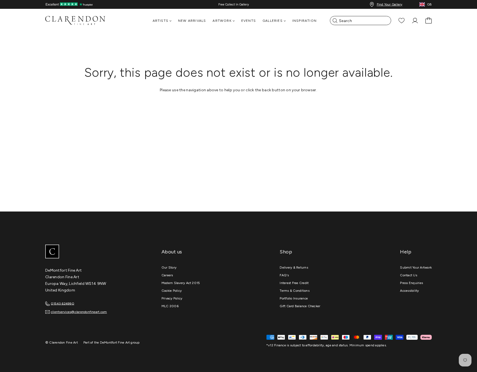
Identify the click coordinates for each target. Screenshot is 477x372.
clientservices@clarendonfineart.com (79, 312)
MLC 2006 (170, 306)
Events (248, 21)
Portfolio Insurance (294, 298)
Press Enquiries (411, 283)
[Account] (415, 20)
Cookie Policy (171, 290)
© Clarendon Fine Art (61, 342)
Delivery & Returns (294, 267)
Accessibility (409, 290)
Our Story (168, 267)
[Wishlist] (401, 20)
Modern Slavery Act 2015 (180, 283)
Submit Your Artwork (416, 267)
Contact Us (408, 275)
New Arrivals (192, 21)
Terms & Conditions (294, 290)
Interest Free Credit (294, 283)
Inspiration (304, 21)
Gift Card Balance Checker (300, 306)
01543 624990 (62, 303)
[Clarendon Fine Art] (86, 252)
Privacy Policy (171, 298)
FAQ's (284, 275)
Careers (167, 275)
